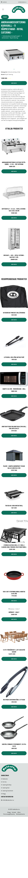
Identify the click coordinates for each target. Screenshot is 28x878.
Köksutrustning (12, 72)
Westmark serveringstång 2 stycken (14, 700)
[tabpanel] (14, 55)
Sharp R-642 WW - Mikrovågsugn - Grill (14, 389)
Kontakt (14, 812)
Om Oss (4, 782)
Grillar (18, 72)
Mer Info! (14, 83)
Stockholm (4, 2)
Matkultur (5, 779)
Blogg (4, 794)
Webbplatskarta (20, 814)
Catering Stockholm (7, 791)
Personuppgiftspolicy (9, 814)
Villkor (19, 812)
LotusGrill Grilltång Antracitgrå (14, 357)
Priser (5, 17)
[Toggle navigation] (3, 9)
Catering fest (5, 788)
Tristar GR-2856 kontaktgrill (14, 505)
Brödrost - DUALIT (14, 612)
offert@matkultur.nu (22, 2)
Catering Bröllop (6, 785)
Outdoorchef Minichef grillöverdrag (14, 313)
